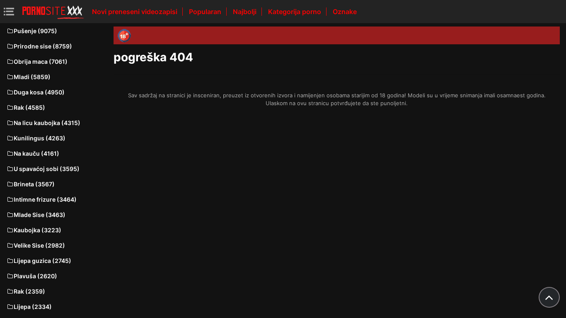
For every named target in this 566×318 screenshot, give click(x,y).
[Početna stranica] (53, 11)
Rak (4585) (29, 107)
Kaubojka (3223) (37, 230)
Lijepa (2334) (33, 306)
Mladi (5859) (32, 76)
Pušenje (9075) (35, 30)
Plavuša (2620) (35, 275)
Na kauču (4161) (36, 153)
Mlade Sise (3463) (39, 214)
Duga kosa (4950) (39, 92)
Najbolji (245, 11)
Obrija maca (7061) (41, 61)
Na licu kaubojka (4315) (47, 122)
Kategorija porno (295, 11)
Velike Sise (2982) (39, 245)
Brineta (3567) (34, 184)
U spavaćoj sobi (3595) (47, 168)
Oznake (345, 11)
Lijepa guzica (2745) (42, 260)
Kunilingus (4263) (39, 138)
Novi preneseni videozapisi (135, 11)
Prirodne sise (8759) (43, 46)
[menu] (9, 11)
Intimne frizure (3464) (45, 199)
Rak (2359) (29, 291)
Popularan (206, 11)
